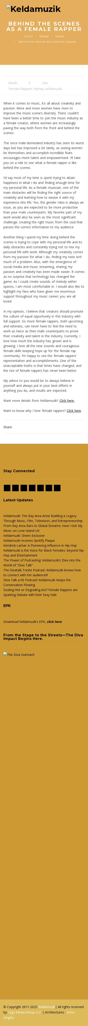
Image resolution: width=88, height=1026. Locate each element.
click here (54, 622)
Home (28, 36)
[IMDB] (32, 488)
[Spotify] (40, 488)
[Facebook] (7, 488)
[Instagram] (15, 488)
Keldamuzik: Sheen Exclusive (24, 535)
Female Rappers (20, 89)
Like (44, 83)
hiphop (39, 89)
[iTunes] (49, 488)
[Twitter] (24, 488)
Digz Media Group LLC (25, 1012)
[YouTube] (57, 488)
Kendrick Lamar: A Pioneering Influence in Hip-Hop (40, 545)
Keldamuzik (46, 1007)
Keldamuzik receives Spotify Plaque (29, 540)
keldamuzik (54, 89)
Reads (44, 36)
